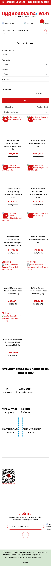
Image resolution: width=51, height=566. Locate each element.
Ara (25, 100)
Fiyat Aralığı (6, 89)
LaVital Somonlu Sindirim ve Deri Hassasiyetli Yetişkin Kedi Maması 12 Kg (12, 241)
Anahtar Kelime (8, 50)
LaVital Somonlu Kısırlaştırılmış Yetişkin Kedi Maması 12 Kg (38, 192)
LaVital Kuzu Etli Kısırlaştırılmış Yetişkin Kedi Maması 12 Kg (13, 192)
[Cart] (46, 23)
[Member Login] (28, 23)
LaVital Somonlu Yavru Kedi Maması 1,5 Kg (38, 239)
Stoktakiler (9, 107)
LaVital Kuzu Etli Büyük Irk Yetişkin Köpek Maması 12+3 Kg (12, 342)
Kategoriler (6, 60)
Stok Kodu (6, 79)
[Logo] (25, 13)
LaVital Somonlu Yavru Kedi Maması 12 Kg (38, 143)
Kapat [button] (25, 562)
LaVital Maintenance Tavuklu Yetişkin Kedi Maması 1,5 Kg (13, 291)
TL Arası (39, 93)
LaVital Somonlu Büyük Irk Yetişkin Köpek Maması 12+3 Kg (12, 144)
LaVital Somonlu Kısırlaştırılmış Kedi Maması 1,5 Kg (38, 291)
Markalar (5, 70)
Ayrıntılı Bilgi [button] (36, 557)
